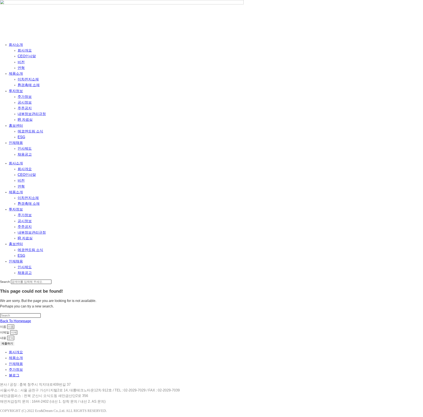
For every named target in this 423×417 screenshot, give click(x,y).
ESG (21, 137)
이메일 (5, 332)
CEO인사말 (27, 56)
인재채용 (16, 143)
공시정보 (25, 102)
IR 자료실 (25, 119)
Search (5, 281)
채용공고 (25, 154)
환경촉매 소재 (29, 85)
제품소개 (16, 73)
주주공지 (25, 108)
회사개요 (25, 50)
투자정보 (16, 91)
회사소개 (16, 45)
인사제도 (25, 148)
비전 (21, 62)
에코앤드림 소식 (30, 131)
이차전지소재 (28, 79)
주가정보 (25, 97)
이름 (3, 326)
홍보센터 (16, 125)
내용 (3, 338)
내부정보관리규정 (32, 114)
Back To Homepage (15, 321)
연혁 (21, 68)
